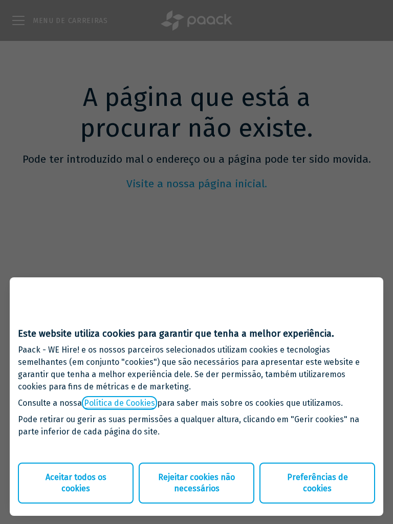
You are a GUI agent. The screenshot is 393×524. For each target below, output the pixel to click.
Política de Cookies (119, 403)
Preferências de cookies (317, 482)
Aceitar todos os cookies (76, 482)
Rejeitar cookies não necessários (196, 482)
